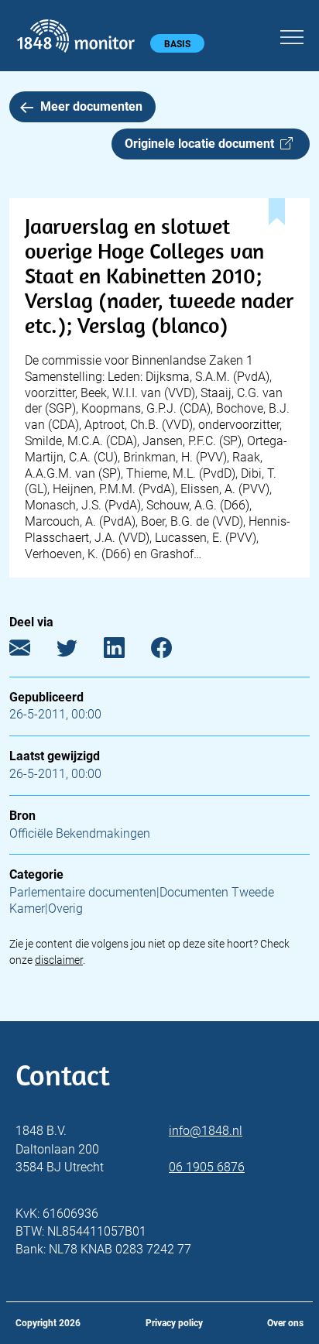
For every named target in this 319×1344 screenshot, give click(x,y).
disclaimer (59, 960)
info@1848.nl (205, 1130)
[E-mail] (31, 650)
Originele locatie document (202, 143)
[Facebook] (173, 650)
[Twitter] (79, 650)
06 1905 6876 (207, 1167)
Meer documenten (91, 106)
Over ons (285, 1323)
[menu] (292, 34)
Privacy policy (174, 1323)
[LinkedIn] (126, 650)
